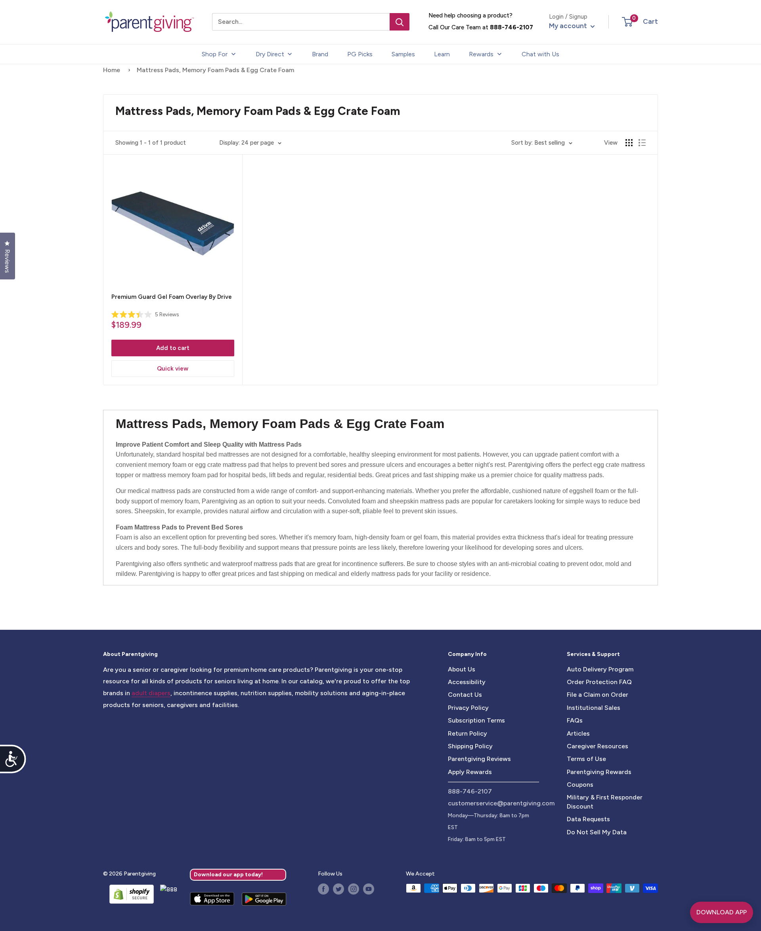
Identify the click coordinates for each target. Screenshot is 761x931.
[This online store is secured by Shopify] (128, 894)
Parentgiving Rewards (599, 772)
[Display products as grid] (629, 142)
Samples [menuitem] (403, 54)
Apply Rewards (470, 772)
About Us (461, 669)
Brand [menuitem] (320, 54)
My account (569, 26)
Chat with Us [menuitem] (540, 54)
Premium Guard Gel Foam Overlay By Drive (171, 296)
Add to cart (172, 348)
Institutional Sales (593, 707)
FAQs (575, 720)
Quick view (172, 368)
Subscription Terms (476, 720)
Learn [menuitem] (442, 54)
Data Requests (588, 819)
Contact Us (465, 694)
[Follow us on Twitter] (338, 889)
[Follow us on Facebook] (323, 889)
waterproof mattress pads (257, 563)
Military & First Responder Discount (604, 801)
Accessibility (467, 682)
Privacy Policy (468, 707)
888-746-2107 (511, 27)
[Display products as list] (642, 142)
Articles (578, 733)
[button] (627, 22)
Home (111, 70)
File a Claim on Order (597, 694)
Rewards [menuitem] (481, 54)
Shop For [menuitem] (215, 54)
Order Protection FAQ (599, 682)
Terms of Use (586, 759)
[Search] (399, 22)
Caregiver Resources (597, 746)
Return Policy (467, 733)
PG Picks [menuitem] (360, 54)
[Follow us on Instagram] (353, 889)
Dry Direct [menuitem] (270, 54)
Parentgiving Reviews (479, 759)
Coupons (580, 784)
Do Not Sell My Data (597, 832)
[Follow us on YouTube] (368, 889)
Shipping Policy (470, 746)
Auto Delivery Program (600, 669)
